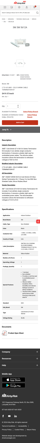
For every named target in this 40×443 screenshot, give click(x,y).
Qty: (3, 106)
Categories (11, 19)
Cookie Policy (19, 430)
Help (4, 365)
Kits (5, 21)
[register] (11, 7)
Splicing (34, 19)
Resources (6, 358)
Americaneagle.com (9, 438)
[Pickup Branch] (26, 7)
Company (6, 352)
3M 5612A (11, 21)
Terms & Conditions (8, 426)
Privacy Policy (7, 430)
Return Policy (31, 430)
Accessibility (22, 426)
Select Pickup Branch (30, 112)
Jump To (5, 130)
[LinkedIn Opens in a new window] (15, 416)
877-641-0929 (6, 410)
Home (3, 19)
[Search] (37, 12)
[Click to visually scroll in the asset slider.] (15, 63)
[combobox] (18, 12)
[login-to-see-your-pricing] (19, 7)
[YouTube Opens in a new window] (9, 416)
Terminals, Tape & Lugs (22, 19)
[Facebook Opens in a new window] (3, 416)
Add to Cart (20, 122)
